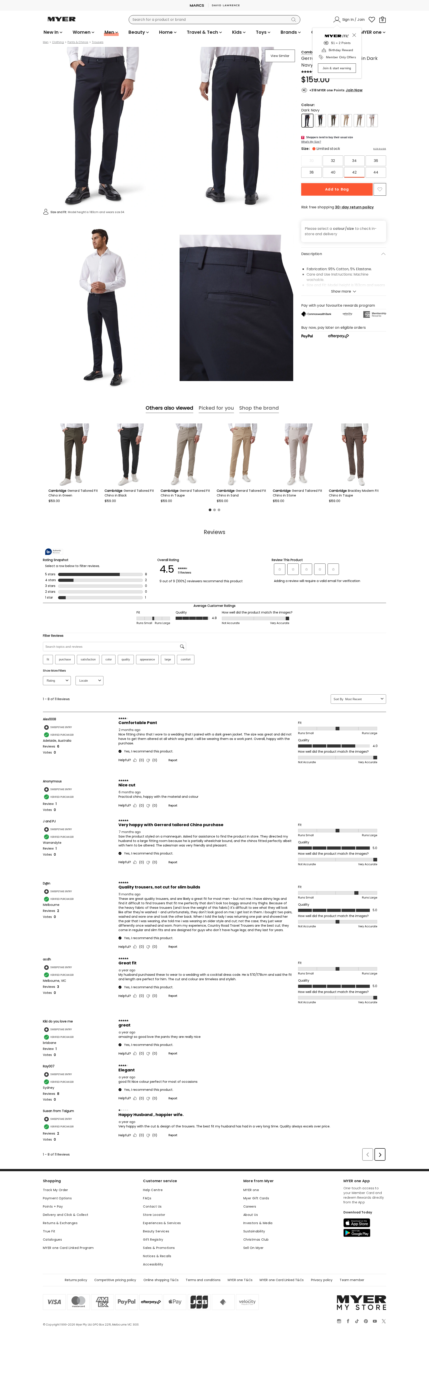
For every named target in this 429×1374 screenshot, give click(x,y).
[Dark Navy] (307, 120)
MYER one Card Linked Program (68, 1248)
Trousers (97, 42)
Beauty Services (156, 1231)
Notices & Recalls (157, 1256)
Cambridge (311, 52)
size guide (379, 148)
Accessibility (153, 1264)
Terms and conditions (203, 1280)
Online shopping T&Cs (161, 1280)
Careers (249, 1206)
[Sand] (346, 120)
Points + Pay (53, 1206)
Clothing (58, 42)
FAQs (147, 1198)
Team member (352, 1280)
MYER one (251, 1190)
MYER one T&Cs (240, 1280)
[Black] (320, 120)
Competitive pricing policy (115, 1280)
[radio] (311, 160)
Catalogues (52, 1239)
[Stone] (372, 120)
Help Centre (153, 1190)
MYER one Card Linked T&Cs (282, 1280)
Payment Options (57, 1198)
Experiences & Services (162, 1223)
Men (45, 42)
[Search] (294, 19)
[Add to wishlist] (380, 189)
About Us (250, 1215)
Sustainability (254, 1231)
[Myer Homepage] (61, 21)
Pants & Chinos (77, 42)
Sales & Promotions (159, 1248)
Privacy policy (322, 1280)
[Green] (333, 120)
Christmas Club (256, 1239)
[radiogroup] (343, 167)
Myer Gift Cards (256, 1198)
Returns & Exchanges (60, 1223)
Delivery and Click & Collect (65, 1215)
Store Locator (154, 1215)
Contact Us (152, 1206)
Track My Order (55, 1190)
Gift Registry (153, 1239)
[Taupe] (359, 120)
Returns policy (76, 1280)
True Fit (49, 1231)
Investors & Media (258, 1223)
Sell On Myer (253, 1248)
